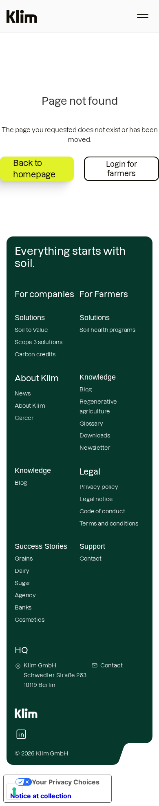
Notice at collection (40, 796)
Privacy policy (99, 487)
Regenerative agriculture (98, 406)
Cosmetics (29, 619)
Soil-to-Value (31, 330)
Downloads (95, 435)
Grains (24, 558)
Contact (91, 558)
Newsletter (95, 447)
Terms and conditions (109, 523)
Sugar (23, 583)
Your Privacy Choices (65, 782)
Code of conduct (102, 511)
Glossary (91, 423)
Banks (23, 607)
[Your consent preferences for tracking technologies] (14, 791)
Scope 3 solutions (38, 342)
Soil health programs (107, 330)
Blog (85, 389)
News (22, 393)
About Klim (30, 405)
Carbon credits (35, 354)
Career (24, 418)
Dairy (22, 571)
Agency (25, 595)
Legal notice (96, 499)
